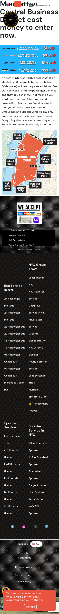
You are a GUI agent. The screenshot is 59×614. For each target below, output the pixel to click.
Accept (30, 606)
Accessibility (23, 581)
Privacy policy (23, 567)
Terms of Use (22, 575)
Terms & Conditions (24, 555)
